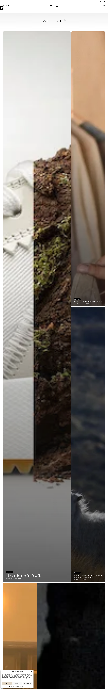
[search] (104, 5)
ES (104, 1)
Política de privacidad (15, 686)
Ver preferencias (27, 683)
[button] (1, 8)
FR (100, 1)
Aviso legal (22, 686)
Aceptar (6, 683)
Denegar (17, 683)
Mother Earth (9, 572)
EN (102, 1)
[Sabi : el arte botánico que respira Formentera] (88, 168)
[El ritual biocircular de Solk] (37, 306)
